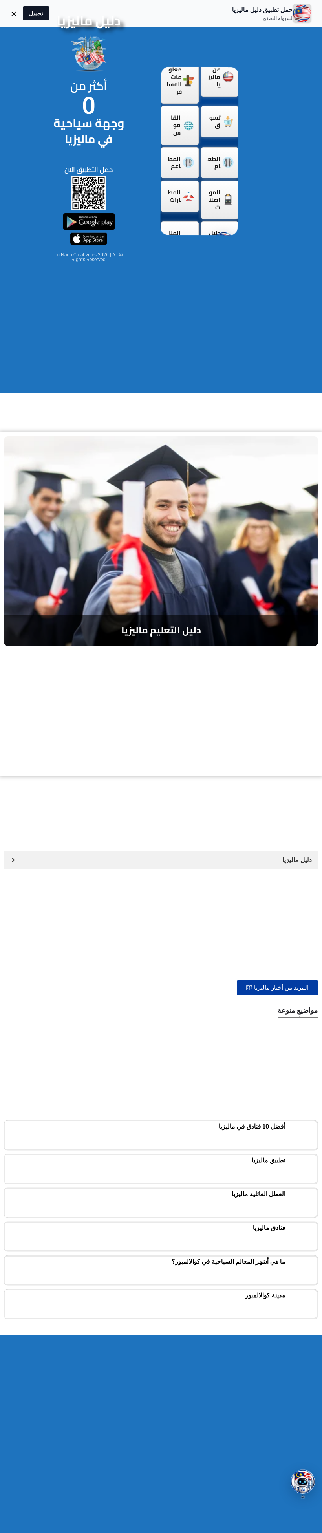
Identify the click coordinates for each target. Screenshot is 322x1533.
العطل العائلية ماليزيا (258, 1194)
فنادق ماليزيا (269, 1227)
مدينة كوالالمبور (265, 1295)
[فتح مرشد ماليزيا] (303, 1481)
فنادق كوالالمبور (274, 1092)
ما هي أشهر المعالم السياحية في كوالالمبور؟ (228, 1261)
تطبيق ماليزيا (268, 1160)
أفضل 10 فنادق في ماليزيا (252, 1126)
